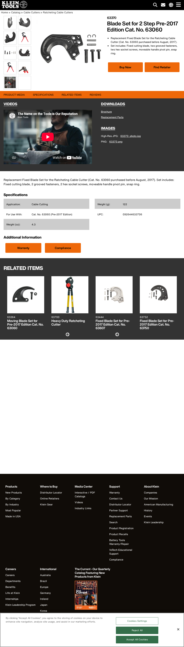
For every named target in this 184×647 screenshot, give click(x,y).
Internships (11, 599)
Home (4, 12)
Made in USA (13, 516)
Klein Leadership (154, 522)
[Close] (178, 629)
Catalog (15, 12)
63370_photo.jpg (130, 136)
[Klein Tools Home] (13, 7)
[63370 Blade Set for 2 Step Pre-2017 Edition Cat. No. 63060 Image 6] (24, 57)
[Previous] (67, 334)
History (148, 510)
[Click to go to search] (155, 5)
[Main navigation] (177, 5)
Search (113, 522)
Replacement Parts (112, 117)
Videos (79, 502)
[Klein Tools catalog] (93, 596)
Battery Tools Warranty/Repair (119, 542)
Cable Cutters (32, 12)
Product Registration (121, 528)
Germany (45, 593)
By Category (12, 498)
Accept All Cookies (137, 639)
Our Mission (151, 498)
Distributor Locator (51, 492)
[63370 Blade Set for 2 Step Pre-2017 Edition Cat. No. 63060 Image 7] (10, 72)
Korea (43, 611)
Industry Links (83, 508)
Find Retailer (162, 67)
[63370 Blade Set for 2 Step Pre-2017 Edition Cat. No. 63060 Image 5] (10, 57)
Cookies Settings (137, 621)
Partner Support (118, 510)
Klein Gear (46, 504)
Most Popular (13, 510)
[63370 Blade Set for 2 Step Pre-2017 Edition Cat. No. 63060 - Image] (70, 82)
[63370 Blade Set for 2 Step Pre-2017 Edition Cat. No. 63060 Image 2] (24, 27)
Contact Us (115, 498)
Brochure (106, 112)
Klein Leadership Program (20, 605)
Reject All (137, 630)
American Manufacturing (158, 504)
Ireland (44, 599)
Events (148, 516)
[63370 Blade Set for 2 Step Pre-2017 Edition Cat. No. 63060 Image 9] (10, 87)
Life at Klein (12, 593)
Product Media (14, 95)
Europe (44, 587)
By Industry (12, 504)
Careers (10, 575)
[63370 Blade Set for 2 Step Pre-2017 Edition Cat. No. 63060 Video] (19, 83)
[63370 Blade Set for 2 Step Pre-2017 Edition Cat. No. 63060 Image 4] (24, 42)
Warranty (23, 248)
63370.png (115, 141)
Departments (12, 581)
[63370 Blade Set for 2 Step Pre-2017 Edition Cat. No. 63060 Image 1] (10, 27)
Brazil (43, 581)
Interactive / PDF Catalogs (85, 494)
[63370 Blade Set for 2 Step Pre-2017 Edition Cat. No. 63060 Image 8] (24, 72)
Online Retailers (49, 498)
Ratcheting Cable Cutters (58, 12)
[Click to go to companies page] (171, 5)
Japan (43, 605)
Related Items (72, 95)
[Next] (117, 334)
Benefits (10, 587)
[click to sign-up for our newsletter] (163, 5)
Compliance (63, 248)
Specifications (43, 95)
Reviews (95, 95)
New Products (13, 492)
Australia (45, 575)
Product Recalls (118, 534)
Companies (150, 492)
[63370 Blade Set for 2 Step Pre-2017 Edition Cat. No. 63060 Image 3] (10, 42)
